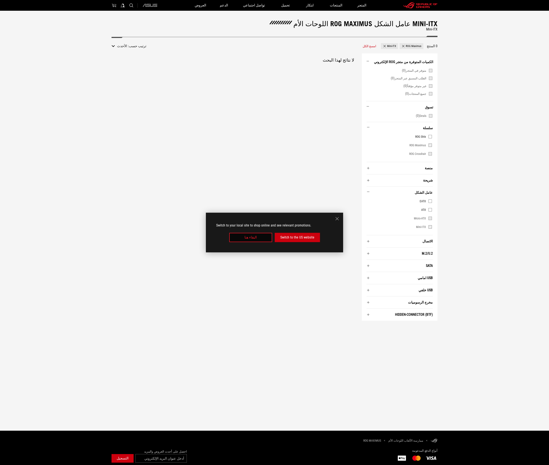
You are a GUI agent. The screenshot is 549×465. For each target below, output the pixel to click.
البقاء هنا (250, 237)
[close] (337, 218)
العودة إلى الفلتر (432, 327)
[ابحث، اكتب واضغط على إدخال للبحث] (131, 5)
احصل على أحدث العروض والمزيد (165, 451)
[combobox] (119, 46)
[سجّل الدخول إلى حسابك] (122, 5)
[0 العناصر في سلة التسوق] (114, 5)
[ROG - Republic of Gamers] (420, 5)
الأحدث (122, 46)
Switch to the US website (297, 237)
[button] (411, 46)
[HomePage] (434, 441)
